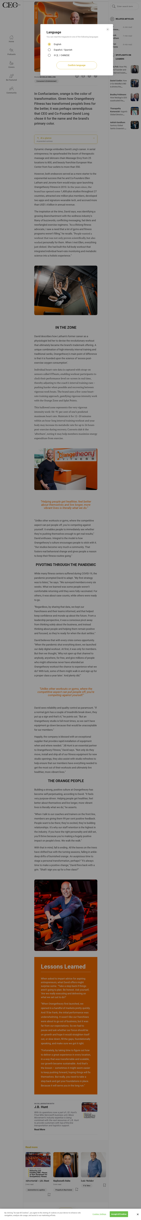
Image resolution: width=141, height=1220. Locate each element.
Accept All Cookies (119, 1214)
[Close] (138, 1214)
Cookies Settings (99, 1214)
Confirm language (77, 65)
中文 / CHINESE (62, 55)
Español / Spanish (63, 50)
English (57, 44)
